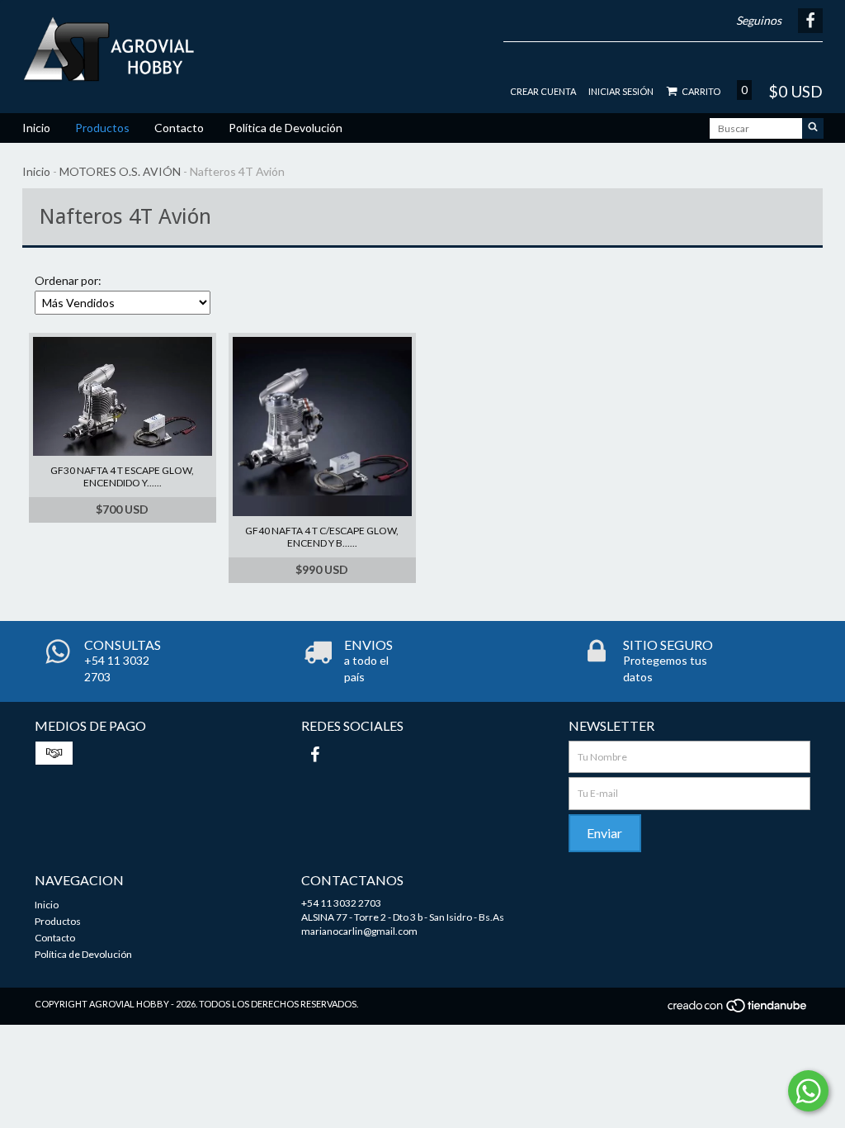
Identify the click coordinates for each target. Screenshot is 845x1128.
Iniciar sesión (621, 91)
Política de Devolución (285, 128)
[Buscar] (813, 128)
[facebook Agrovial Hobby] (314, 754)
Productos (102, 128)
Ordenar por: (68, 280)
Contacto (179, 128)
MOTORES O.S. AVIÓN (120, 171)
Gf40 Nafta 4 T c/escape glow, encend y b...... (322, 536)
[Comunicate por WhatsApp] (808, 1090)
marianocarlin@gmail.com (359, 931)
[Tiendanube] (738, 1009)
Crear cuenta (543, 91)
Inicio (36, 128)
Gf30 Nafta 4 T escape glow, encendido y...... (122, 476)
